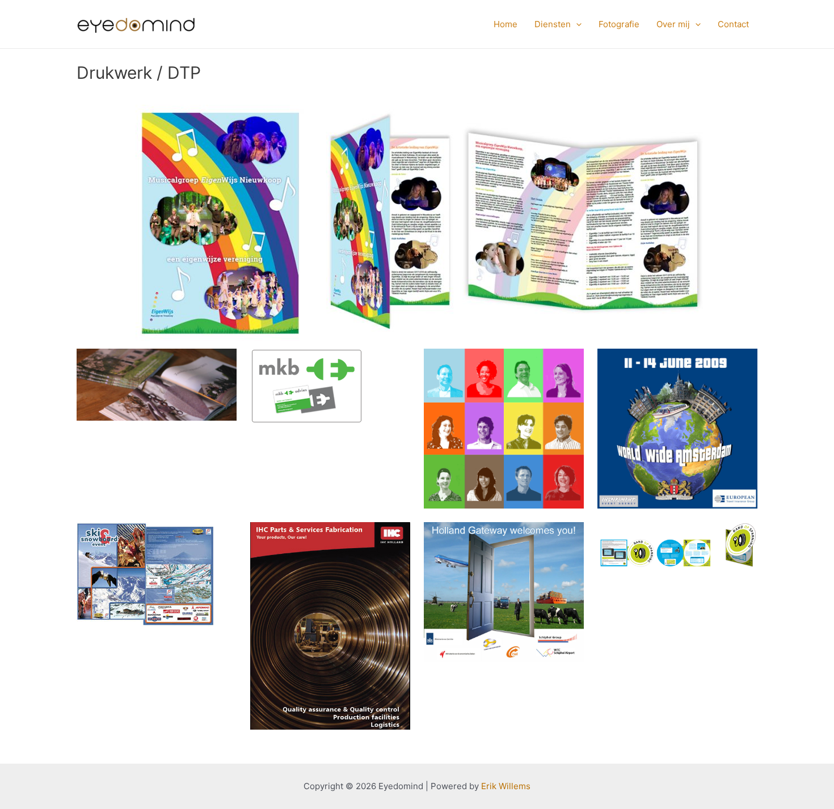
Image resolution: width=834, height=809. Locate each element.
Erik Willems (505, 786)
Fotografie (619, 24)
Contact (733, 24)
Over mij (673, 24)
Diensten (552, 24)
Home (505, 24)
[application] (576, 24)
